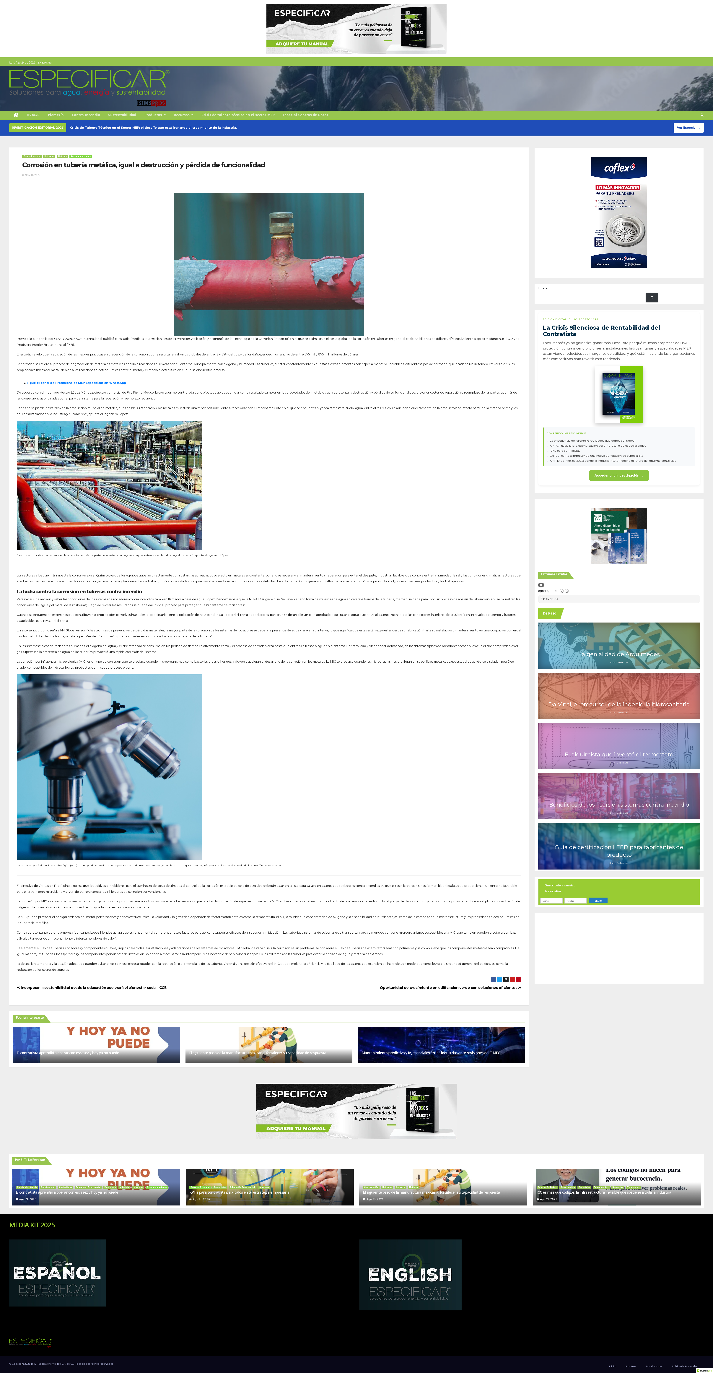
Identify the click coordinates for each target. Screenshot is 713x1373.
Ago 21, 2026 (27, 1199)
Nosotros (630, 1366)
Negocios (138, 1187)
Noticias (62, 156)
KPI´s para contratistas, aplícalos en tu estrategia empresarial (239, 1192)
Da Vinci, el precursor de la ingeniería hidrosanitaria (619, 704)
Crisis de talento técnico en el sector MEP (238, 115)
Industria (124, 1187)
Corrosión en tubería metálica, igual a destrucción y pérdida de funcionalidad (143, 165)
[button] (702, 115)
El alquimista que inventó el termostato (619, 754)
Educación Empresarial (88, 1187)
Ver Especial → (688, 127)
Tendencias (633, 1187)
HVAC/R (33, 115)
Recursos (182, 115)
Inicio (612, 1366)
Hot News (49, 156)
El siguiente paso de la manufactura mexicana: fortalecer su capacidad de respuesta (257, 1052)
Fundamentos (601, 1187)
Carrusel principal (200, 1187)
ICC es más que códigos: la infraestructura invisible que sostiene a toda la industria (604, 1192)
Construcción (48, 1187)
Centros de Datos (547, 1187)
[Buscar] (652, 297)
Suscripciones (653, 1366)
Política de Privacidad (685, 1366)
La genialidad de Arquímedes (619, 654)
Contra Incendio (86, 115)
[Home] (16, 115)
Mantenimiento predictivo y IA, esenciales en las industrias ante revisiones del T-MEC (431, 1052)
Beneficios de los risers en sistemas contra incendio (619, 804)
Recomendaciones (81, 156)
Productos (153, 115)
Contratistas (65, 1187)
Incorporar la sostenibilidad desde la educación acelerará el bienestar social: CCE (93, 987)
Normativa (617, 1187)
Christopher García (27, 1187)
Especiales (110, 1187)
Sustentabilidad (122, 115)
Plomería (56, 115)
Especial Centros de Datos (305, 115)
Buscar (543, 288)
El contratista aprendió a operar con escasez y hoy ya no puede (68, 1052)
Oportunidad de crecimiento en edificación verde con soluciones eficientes (449, 987)
